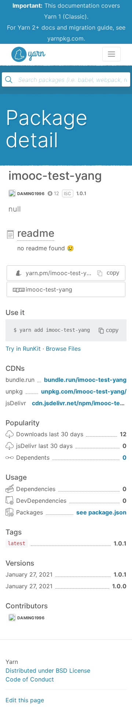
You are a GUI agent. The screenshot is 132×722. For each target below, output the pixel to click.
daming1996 (30, 193)
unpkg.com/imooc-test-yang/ (83, 391)
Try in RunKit (23, 348)
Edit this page (25, 700)
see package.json (101, 512)
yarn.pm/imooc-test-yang (61, 273)
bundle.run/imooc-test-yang (85, 379)
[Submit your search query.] (9, 80)
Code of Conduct (30, 679)
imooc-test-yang (49, 289)
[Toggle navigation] (111, 54)
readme (35, 233)
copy (113, 273)
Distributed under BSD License (48, 670)
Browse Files (63, 348)
